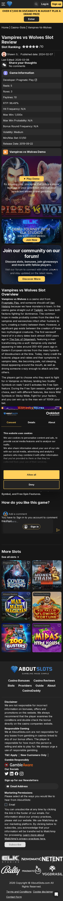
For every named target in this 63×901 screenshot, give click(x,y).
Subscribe (15, 844)
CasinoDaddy (31, 690)
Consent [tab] (11, 422)
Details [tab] (31, 422)
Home (5, 27)
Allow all (31, 474)
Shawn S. (12, 54)
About (51, 685)
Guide (39, 685)
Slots (11, 685)
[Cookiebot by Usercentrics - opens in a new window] (46, 414)
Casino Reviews (44, 680)
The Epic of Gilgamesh (22, 339)
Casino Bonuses (19, 680)
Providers (25, 685)
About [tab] (51, 422)
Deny (31, 484)
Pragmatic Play (25, 79)
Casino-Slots (18, 27)
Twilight (38, 310)
